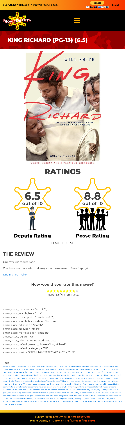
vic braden (44, 401)
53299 (5, 366)
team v (91, 393)
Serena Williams (39, 393)
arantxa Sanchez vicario (92, 366)
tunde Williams (102, 398)
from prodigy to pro (16, 375)
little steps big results (31, 381)
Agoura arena (47, 366)
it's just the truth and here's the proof (94, 378)
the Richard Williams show (20, 398)
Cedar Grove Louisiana (54, 369)
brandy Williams (36, 369)
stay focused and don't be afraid (61, 393)
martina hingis (99, 381)
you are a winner (70, 401)
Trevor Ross (90, 398)
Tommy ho (79, 398)
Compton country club (109, 369)
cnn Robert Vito (72, 369)
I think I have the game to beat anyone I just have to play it (95, 375)
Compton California (89, 369)
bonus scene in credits (18, 369)
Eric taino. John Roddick (13, 372)
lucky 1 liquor (46, 381)
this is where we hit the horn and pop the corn (53, 398)
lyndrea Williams (60, 381)
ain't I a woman (61, 366)
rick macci (70, 390)
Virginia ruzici (56, 401)
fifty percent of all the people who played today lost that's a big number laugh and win (63, 372)
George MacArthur (34, 375)
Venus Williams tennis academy (25, 401)
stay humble (81, 393)
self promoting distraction (19, 393)
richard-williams (58, 390)
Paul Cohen (17, 390)
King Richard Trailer (15, 274)
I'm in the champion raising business (19, 378)
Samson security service (86, 390)
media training (9, 384)
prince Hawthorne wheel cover (36, 390)
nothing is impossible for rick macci (92, 387)
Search (115, 5)
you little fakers (85, 401)
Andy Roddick (75, 366)
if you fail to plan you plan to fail (50, 378)
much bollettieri (71, 384)
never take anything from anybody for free (57, 387)
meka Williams (23, 384)
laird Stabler (16, 381)
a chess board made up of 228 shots (24, 366)
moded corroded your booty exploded (47, 384)
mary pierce (112, 381)
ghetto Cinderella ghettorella (56, 375)
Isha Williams (71, 378)
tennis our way (101, 393)
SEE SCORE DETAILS (62, 243)
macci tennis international (80, 381)
